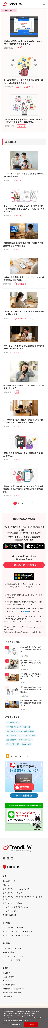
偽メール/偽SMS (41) (14, 731)
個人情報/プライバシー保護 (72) (18, 727)
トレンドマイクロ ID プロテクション (15, 907)
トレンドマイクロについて (12, 948)
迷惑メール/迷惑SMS (23, 87)
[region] (24, 1018)
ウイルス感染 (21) (25, 740)
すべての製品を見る (10, 915)
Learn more (23, 1020)
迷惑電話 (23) (11, 740)
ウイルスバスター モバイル (12, 903)
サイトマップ (7, 981)
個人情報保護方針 (9, 977)
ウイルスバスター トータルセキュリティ (17, 889)
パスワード (21, 126)
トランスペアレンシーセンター (13, 956)
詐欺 (17, 250)
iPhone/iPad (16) (13, 744)
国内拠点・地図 (8, 952)
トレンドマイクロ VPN (11, 911)
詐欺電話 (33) (29, 731)
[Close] (44, 1011)
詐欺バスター (7, 885)
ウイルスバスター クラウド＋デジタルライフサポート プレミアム (23, 898)
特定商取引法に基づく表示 (12, 992)
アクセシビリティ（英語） (12, 960)
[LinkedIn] (12, 858)
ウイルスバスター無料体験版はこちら (24, 565)
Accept (31, 1024)
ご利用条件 (6, 973)
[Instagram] (8, 858)
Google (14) (26, 744)
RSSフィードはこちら (19, 756)
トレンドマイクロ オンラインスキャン (16, 935)
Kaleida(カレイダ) (9, 881)
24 (29, 503)
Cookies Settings (15, 1024)
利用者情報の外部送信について (14, 989)
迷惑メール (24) (29, 735)
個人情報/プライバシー (24, 284)
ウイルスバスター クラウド (12, 893)
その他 (18, 48)
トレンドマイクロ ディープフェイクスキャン (18, 931)
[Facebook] (4, 858)
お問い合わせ (7, 996)
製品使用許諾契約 (9, 985)
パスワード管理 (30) (13, 735)
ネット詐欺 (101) (12, 722)
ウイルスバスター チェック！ (13, 927)
